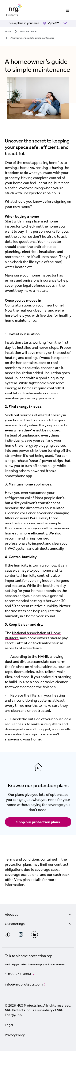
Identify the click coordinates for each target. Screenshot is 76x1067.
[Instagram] (20, 934)
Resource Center (28, 31)
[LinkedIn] (34, 934)
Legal (9, 1025)
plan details (32, 879)
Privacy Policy (15, 1035)
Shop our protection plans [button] (38, 822)
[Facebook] (7, 934)
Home (8, 31)
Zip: (35, 23)
